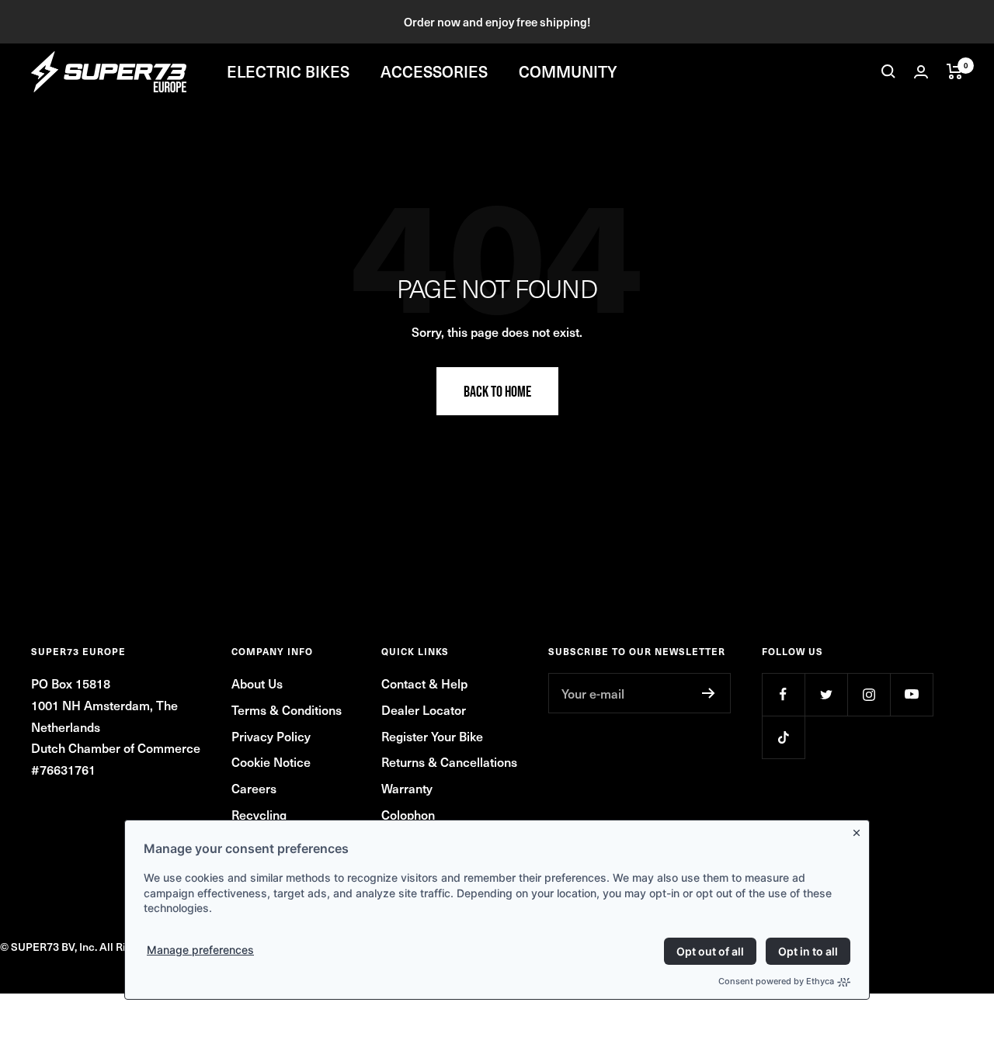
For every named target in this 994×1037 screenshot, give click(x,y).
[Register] (708, 693)
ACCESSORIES (434, 71)
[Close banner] (859, 829)
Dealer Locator (423, 709)
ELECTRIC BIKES (288, 71)
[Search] (888, 71)
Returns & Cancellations (449, 761)
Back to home (497, 391)
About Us (257, 683)
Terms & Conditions (286, 709)
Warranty (407, 787)
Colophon (408, 814)
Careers (253, 787)
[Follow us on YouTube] (911, 694)
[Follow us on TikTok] (783, 737)
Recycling (259, 814)
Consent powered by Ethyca (776, 981)
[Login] (921, 71)
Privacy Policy (271, 735)
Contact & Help (424, 683)
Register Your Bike (432, 735)
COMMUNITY (568, 71)
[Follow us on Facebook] (783, 694)
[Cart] (955, 71)
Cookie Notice (271, 761)
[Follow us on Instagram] (868, 694)
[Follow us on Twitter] (826, 694)
